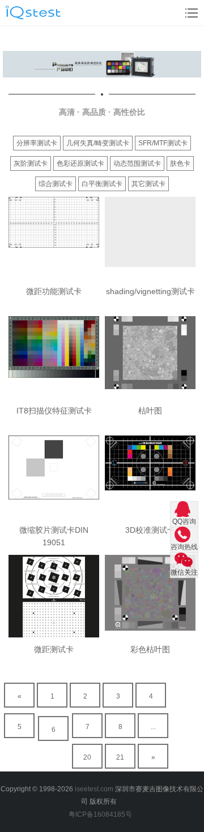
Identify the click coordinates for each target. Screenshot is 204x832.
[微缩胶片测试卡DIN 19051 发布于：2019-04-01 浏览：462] (53, 477)
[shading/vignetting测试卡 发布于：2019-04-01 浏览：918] (150, 238)
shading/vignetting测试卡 (150, 291)
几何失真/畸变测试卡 (97, 143)
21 (120, 757)
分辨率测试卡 (36, 143)
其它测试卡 (148, 184)
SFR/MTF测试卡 (163, 143)
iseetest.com (94, 789)
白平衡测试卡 (102, 184)
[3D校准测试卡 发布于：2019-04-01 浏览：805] (150, 477)
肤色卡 (180, 163)
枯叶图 (150, 410)
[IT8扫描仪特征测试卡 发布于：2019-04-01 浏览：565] (53, 357)
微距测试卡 (54, 649)
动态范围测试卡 (137, 163)
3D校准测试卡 (150, 529)
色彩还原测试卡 (80, 163)
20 (87, 757)
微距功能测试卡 (54, 291)
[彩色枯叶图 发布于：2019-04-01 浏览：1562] (150, 596)
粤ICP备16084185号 (102, 814)
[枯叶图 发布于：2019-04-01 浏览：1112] (150, 357)
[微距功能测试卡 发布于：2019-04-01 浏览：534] (53, 238)
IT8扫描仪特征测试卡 (54, 410)
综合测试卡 (56, 184)
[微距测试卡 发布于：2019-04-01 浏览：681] (53, 596)
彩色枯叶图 (150, 649)
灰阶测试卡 (31, 163)
